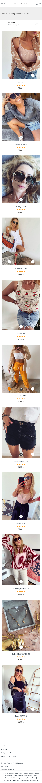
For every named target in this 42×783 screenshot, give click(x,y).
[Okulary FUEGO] (21, 179)
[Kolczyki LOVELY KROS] (21, 625)
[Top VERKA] (21, 305)
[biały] (9, 261)
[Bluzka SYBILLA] (21, 117)
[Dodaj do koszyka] (21, 137)
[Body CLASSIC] (21, 689)
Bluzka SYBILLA (21, 144)
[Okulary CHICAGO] (21, 559)
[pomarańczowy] (9, 389)
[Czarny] (9, 709)
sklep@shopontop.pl (7, 769)
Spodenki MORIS (21, 461)
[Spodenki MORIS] (21, 432)
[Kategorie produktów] (37, 5)
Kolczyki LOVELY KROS (21, 654)
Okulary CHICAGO (21, 589)
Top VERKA (21, 334)
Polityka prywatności (21, 780)
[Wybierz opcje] (32, 75)
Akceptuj (33, 780)
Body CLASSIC (21, 716)
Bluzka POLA (21, 523)
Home (3, 14)
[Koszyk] (40, 4)
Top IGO (21, 82)
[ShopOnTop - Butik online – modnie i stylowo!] (21, 3)
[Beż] (9, 75)
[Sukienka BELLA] (21, 241)
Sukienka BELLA (21, 269)
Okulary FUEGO (21, 206)
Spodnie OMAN (21, 396)
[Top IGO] (21, 55)
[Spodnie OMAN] (21, 369)
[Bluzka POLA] (21, 496)
